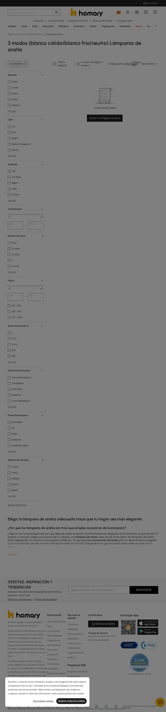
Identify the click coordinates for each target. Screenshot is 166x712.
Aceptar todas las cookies (71, 701)
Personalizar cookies (43, 701)
